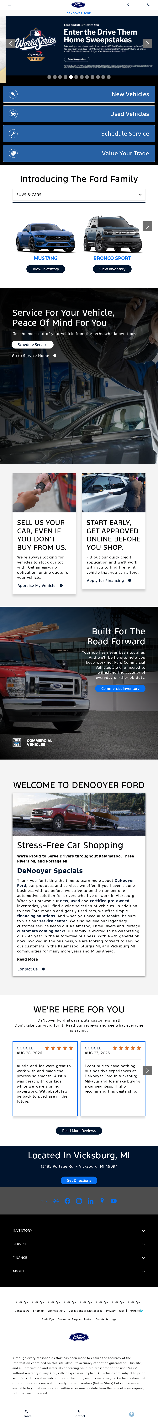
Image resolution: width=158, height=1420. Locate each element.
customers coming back (40, 931)
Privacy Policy (115, 1310)
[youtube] (113, 1201)
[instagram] (79, 1201)
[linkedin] (90, 1201)
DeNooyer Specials (50, 870)
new (64, 900)
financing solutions (36, 916)
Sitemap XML (56, 1310)
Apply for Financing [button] (106, 580)
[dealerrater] (56, 1201)
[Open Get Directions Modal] (128, 5)
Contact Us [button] (28, 969)
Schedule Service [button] (32, 344)
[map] (102, 1201)
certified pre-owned (109, 900)
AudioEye (22, 1302)
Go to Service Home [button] (31, 356)
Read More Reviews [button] (79, 1130)
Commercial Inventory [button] (120, 688)
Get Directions (79, 1180)
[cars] (44, 1201)
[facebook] (67, 1201)
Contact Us (22, 1310)
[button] (49, 77)
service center (53, 921)
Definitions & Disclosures (85, 1310)
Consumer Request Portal (75, 1319)
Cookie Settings (106, 1319)
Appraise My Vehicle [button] (37, 585)
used (75, 900)
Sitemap (38, 1310)
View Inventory (46, 269)
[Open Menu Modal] (10, 5)
